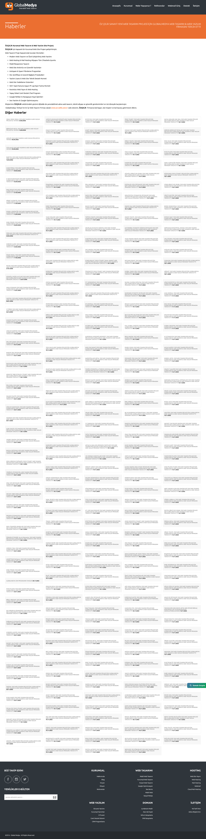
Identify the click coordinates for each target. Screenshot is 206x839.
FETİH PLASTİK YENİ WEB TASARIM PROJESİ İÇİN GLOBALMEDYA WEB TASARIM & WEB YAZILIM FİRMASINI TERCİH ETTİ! (23, 590)
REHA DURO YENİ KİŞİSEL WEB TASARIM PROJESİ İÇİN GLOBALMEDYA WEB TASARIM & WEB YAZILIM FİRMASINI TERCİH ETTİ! (102, 740)
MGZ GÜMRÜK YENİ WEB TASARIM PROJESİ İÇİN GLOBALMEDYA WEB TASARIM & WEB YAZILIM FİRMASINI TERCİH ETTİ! (141, 566)
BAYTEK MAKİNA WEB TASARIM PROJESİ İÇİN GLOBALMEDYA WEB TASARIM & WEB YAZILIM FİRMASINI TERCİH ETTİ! (62, 490)
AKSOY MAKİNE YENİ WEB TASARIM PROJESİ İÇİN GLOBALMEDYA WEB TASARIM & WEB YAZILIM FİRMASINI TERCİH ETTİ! (62, 696)
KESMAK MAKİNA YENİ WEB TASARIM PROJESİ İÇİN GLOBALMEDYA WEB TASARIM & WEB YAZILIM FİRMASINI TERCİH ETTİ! (102, 142)
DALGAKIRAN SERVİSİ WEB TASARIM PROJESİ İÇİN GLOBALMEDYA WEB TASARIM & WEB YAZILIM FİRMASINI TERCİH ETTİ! (62, 251)
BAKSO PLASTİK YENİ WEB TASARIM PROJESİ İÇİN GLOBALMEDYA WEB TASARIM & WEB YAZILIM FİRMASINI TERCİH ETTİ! (102, 207)
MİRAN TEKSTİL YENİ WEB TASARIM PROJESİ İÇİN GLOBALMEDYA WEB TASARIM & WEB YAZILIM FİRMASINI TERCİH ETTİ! (141, 142)
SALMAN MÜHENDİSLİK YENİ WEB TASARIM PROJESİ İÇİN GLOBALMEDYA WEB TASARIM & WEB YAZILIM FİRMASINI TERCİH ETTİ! (102, 479)
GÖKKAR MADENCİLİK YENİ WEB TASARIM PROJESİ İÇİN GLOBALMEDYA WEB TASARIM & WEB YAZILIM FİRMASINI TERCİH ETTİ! (23, 408)
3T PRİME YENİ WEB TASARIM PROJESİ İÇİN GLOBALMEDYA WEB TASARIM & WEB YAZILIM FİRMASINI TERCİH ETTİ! (23, 309)
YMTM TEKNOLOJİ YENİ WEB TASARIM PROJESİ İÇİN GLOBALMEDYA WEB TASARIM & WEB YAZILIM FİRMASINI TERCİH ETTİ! (102, 436)
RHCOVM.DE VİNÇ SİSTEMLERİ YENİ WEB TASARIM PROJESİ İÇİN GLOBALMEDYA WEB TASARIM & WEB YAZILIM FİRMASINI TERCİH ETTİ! (23, 365)
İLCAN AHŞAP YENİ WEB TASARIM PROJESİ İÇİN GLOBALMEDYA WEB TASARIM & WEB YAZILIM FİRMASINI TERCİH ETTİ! (23, 699)
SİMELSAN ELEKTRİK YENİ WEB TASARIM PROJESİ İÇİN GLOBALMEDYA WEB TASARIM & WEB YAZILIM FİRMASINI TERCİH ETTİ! (181, 544)
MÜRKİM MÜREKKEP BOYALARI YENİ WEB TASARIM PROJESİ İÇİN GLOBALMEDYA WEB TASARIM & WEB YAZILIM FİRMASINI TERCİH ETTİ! (181, 131)
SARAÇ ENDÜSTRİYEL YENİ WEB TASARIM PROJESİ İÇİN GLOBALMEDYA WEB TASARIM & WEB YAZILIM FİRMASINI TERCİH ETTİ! (102, 533)
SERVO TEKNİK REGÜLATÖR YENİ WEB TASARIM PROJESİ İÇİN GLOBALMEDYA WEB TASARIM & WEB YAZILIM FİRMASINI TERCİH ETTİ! (181, 718)
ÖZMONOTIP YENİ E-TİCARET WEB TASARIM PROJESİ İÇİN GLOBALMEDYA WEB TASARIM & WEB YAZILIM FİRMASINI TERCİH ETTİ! (102, 273)
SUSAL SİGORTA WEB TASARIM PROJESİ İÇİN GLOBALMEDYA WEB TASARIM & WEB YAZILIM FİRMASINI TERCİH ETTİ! (63, 500)
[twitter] (25, 779)
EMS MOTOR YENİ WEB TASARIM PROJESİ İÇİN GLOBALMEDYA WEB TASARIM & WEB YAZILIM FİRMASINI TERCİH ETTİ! (181, 316)
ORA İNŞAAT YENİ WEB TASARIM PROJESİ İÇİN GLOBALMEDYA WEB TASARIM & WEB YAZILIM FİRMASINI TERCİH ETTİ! (141, 544)
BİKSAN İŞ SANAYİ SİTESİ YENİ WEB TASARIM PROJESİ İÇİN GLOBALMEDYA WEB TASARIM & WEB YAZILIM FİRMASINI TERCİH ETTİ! (142, 305)
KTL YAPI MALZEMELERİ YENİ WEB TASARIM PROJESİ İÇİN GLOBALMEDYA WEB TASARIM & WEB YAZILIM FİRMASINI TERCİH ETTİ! (102, 512)
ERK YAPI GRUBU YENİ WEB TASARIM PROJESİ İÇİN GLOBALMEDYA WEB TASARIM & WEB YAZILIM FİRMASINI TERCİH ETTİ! (23, 343)
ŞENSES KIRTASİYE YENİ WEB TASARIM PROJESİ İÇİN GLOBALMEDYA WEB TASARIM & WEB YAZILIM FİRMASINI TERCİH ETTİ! (62, 685)
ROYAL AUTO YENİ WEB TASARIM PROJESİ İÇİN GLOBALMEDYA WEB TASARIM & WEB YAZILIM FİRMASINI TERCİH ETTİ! (181, 403)
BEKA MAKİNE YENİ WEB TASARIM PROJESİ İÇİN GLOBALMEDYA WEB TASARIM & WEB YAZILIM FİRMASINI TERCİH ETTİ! (141, 338)
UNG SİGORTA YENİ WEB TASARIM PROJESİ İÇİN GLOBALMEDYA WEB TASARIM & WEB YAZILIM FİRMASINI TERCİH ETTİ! (181, 240)
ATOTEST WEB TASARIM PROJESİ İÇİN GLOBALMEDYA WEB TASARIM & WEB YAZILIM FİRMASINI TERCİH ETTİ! (63, 435)
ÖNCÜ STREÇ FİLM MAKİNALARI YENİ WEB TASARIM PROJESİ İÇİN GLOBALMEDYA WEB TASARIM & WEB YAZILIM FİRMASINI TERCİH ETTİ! (142, 577)
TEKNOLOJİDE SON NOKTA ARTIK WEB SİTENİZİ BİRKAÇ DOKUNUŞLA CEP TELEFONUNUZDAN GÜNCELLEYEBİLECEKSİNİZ (180, 609)
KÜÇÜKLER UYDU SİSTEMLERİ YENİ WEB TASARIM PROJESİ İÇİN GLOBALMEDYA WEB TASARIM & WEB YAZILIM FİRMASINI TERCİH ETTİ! (142, 186)
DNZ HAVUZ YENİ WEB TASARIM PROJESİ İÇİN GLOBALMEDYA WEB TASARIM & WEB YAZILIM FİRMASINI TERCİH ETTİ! (181, 305)
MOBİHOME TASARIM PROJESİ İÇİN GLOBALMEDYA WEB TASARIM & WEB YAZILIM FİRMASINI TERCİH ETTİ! (62, 272)
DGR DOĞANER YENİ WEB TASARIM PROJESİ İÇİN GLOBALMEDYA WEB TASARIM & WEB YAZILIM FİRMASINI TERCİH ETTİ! (102, 631)
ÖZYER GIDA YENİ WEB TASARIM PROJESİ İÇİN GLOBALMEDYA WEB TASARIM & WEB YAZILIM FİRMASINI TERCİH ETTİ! (181, 696)
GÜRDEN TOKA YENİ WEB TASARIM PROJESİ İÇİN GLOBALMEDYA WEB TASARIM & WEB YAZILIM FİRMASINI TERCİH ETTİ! (23, 550)
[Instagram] (16, 779)
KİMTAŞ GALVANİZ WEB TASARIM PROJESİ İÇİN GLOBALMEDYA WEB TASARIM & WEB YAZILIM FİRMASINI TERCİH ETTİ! (62, 283)
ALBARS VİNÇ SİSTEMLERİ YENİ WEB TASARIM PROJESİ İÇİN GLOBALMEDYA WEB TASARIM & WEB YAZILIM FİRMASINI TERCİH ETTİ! (102, 599)
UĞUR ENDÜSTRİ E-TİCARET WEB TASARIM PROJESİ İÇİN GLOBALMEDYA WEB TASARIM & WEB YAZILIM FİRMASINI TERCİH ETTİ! (141, 523)
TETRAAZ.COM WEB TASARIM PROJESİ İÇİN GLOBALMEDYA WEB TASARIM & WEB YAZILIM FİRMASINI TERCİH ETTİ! (63, 511)
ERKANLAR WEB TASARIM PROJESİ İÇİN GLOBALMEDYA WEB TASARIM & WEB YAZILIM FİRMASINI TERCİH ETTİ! (62, 337)
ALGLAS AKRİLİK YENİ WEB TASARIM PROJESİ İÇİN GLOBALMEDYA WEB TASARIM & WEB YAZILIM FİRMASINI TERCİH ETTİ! (181, 349)
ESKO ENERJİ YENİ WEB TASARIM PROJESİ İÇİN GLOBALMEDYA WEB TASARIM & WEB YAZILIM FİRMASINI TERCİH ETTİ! (102, 316)
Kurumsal (128, 6)
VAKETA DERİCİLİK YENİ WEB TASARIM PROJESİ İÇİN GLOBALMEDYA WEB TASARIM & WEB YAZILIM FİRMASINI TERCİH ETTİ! (141, 675)
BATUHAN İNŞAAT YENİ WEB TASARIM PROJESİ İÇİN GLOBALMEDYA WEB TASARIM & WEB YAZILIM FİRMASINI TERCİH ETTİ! (141, 262)
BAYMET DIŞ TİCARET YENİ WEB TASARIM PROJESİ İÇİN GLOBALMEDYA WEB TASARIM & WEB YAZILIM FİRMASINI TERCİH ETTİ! (23, 644)
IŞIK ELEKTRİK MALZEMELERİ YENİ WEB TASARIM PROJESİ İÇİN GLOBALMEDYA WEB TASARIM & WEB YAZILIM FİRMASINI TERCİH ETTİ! (142, 316)
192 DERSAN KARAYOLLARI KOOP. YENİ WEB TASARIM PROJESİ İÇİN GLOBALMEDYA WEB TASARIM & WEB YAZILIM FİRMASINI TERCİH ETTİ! (102, 457)
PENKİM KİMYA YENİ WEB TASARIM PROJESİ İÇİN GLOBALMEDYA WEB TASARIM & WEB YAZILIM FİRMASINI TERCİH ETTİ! (62, 620)
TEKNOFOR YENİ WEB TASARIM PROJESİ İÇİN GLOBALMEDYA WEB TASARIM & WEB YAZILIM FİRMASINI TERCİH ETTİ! (102, 164)
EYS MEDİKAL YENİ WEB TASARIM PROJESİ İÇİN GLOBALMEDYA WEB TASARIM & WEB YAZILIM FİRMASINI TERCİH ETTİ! (102, 305)
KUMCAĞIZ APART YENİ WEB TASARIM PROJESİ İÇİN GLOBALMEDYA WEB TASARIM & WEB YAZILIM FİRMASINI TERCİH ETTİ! (141, 620)
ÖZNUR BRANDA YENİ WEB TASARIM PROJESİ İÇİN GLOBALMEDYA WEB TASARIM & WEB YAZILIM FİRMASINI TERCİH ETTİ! (102, 653)
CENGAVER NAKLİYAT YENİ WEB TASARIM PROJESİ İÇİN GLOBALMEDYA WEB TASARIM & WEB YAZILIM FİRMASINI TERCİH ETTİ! (181, 577)
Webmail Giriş (174, 6)
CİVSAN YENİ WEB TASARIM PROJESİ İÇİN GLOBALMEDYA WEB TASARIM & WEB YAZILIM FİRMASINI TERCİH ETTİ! (102, 174)
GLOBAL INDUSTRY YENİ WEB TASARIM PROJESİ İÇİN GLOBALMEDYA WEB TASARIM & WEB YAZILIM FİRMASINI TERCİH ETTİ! (181, 327)
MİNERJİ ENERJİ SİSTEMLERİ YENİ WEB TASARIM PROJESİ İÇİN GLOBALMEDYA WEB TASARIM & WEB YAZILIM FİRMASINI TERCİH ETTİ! (141, 392)
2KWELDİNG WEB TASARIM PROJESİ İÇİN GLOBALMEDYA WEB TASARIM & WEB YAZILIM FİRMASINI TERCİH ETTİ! (62, 228)
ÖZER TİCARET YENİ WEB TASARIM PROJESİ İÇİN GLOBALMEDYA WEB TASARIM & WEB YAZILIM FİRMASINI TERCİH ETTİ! (141, 121)
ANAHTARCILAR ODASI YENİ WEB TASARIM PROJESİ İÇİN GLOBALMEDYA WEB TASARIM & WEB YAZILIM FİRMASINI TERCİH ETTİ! (102, 707)
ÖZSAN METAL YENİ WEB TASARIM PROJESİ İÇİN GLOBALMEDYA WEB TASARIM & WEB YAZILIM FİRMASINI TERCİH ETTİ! (23, 256)
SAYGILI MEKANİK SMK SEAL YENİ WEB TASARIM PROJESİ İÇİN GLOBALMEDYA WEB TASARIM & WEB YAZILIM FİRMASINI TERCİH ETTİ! (181, 121)
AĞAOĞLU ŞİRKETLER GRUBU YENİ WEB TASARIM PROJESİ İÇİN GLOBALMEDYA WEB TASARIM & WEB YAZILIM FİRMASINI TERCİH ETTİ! (142, 175)
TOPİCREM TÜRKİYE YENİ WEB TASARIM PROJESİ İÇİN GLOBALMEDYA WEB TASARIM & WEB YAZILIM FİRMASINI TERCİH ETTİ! (102, 153)
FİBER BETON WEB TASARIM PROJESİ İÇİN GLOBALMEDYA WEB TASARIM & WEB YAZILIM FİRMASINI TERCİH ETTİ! (63, 391)
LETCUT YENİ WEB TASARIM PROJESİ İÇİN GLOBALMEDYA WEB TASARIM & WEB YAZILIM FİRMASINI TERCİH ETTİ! (102, 293)
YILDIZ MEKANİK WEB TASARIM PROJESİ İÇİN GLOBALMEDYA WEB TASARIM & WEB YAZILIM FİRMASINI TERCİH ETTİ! (62, 218)
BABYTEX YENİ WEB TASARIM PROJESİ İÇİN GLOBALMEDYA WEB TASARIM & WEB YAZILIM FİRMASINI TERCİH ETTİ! (23, 157)
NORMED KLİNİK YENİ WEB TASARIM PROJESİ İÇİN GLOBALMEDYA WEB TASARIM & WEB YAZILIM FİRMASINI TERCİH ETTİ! (23, 245)
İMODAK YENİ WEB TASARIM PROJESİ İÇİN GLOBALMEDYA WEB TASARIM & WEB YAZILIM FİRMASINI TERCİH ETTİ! (23, 687)
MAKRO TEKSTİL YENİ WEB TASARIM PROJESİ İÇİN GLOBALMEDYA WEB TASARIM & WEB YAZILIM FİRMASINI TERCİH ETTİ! (141, 218)
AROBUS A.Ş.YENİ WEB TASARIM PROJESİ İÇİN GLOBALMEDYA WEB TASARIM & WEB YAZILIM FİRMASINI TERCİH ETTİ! (141, 381)
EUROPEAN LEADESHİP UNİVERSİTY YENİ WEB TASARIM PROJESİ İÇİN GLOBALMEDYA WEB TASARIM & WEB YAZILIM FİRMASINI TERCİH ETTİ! (102, 338)
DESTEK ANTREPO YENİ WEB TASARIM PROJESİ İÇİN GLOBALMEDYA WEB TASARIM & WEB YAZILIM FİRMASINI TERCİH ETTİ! (102, 751)
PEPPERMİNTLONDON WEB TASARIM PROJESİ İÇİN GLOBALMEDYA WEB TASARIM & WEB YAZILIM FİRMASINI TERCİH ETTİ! (62, 305)
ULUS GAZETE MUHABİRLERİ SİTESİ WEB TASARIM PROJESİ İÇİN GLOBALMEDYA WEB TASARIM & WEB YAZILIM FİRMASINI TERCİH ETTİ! (63, 403)
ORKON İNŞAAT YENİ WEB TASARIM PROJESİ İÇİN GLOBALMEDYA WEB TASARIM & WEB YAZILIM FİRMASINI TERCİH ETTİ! (62, 609)
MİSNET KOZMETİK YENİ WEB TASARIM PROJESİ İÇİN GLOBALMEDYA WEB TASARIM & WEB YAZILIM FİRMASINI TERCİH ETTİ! (23, 202)
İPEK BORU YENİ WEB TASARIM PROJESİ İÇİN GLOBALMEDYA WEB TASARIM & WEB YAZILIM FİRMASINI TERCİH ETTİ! (23, 387)
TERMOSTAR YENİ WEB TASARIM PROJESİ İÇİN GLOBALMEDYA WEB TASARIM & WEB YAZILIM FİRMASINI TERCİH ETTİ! (181, 631)
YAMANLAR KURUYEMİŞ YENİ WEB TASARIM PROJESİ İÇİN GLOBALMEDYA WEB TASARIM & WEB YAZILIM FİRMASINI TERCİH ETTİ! (181, 436)
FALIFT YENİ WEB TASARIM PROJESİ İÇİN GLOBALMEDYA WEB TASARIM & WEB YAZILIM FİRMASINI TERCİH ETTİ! (62, 576)
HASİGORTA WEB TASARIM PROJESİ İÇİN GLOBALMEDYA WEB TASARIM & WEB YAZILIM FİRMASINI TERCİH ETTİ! (62, 445)
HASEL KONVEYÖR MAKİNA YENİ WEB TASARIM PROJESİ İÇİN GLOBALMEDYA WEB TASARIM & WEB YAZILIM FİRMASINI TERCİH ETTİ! (181, 164)
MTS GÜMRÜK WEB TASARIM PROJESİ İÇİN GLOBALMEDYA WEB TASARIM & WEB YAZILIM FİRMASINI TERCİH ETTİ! (63, 196)
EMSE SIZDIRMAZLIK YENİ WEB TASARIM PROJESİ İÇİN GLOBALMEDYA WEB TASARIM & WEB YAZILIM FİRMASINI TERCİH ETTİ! (181, 566)
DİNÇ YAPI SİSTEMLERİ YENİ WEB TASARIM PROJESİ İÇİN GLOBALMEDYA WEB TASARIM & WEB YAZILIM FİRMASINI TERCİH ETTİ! (23, 484)
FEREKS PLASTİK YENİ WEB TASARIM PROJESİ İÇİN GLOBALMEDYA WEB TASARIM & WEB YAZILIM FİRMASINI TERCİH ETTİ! (23, 655)
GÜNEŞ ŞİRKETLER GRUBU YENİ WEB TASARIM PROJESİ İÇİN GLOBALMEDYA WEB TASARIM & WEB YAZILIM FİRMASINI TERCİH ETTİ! (181, 186)
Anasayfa (116, 6)
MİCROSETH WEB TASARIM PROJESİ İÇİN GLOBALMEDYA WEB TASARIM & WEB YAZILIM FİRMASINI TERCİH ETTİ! (62, 141)
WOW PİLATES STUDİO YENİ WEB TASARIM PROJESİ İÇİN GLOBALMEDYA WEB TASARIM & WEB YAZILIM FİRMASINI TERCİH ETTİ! (181, 468)
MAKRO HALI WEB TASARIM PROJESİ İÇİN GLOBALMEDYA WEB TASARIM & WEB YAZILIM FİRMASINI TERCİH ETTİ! (141, 206)
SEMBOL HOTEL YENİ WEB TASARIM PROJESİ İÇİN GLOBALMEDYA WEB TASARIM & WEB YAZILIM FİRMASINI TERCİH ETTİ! (181, 360)
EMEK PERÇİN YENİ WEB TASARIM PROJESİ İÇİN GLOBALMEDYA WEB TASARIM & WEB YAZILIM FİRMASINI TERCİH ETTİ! (23, 224)
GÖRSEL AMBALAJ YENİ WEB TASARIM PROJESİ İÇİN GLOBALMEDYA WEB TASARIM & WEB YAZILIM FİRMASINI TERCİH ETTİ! (181, 501)
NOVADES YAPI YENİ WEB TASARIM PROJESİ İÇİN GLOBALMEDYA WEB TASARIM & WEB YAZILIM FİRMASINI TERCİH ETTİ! (141, 251)
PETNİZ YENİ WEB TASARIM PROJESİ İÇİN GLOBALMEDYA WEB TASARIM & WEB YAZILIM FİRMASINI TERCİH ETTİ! (23, 266)
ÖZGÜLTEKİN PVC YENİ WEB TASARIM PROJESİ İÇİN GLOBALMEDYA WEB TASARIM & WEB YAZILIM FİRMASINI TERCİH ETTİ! (181, 620)
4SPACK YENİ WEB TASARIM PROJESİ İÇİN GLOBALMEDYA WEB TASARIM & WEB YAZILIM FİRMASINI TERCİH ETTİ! (62, 728)
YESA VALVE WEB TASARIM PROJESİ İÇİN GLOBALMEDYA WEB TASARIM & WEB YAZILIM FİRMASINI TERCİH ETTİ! (62, 348)
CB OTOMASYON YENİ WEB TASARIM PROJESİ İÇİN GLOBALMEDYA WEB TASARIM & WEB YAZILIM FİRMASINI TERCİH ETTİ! (181, 707)
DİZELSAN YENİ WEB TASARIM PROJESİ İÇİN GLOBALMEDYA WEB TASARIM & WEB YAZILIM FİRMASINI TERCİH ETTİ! (23, 233)
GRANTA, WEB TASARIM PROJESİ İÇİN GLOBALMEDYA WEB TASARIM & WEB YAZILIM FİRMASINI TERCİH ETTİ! (23, 741)
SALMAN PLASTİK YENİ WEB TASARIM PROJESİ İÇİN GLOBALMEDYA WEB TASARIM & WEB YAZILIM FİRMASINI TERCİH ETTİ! (23, 397)
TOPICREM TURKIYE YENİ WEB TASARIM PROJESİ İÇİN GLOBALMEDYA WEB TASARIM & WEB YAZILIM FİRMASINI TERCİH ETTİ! (23, 506)
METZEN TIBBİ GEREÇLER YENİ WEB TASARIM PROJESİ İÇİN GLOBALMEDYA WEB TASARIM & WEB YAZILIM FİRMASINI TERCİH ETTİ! (23, 495)
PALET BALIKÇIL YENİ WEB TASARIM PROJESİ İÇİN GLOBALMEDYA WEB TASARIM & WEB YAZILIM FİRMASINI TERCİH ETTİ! (102, 609)
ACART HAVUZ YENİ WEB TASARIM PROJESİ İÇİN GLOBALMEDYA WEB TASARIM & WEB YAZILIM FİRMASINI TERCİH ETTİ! (102, 131)
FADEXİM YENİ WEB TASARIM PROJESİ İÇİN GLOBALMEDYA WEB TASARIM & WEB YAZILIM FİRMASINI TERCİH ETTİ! (63, 663)
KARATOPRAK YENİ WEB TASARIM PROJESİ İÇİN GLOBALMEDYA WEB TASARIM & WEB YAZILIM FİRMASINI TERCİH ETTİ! (23, 169)
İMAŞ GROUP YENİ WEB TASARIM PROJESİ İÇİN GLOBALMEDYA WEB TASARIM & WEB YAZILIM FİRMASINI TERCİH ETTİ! (23, 191)
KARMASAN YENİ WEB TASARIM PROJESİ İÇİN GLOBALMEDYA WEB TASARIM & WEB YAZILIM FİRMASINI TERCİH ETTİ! (102, 577)
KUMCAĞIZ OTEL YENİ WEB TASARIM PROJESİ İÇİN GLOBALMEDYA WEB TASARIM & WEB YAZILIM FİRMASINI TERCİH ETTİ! (141, 609)
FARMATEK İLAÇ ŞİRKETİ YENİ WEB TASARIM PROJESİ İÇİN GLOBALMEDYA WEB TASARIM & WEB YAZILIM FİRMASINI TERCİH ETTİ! (23, 731)
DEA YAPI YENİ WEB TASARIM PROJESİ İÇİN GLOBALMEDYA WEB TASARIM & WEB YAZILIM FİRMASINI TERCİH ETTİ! (63, 717)
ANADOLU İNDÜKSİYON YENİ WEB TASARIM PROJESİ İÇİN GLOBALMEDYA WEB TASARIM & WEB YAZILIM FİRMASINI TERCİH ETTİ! (142, 425)
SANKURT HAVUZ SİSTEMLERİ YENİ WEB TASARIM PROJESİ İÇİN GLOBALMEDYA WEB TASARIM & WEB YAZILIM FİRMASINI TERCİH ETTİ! (23, 721)
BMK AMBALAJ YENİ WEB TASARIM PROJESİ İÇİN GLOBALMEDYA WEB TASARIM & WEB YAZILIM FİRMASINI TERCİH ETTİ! (141, 403)
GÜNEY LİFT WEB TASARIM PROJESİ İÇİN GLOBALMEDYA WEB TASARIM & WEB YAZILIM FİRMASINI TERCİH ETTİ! (62, 293)
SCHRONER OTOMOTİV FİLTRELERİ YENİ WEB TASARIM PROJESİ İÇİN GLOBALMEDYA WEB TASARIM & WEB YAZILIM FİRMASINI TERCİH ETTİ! (142, 294)
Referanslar (159, 6)
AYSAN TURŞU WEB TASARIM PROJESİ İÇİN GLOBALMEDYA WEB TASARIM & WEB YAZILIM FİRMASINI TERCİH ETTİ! (63, 467)
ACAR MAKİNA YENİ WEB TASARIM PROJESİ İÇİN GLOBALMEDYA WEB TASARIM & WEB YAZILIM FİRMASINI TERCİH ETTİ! (141, 446)
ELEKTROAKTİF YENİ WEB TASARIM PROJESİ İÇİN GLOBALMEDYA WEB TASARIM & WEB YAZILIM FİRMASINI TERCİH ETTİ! (181, 664)
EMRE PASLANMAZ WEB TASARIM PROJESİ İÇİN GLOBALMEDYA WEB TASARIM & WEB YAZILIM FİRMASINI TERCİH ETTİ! (62, 207)
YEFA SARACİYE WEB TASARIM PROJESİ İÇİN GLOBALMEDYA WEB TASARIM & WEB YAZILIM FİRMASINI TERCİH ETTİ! (63, 456)
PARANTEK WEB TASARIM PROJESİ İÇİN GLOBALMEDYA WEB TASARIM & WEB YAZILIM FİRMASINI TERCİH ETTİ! (62, 239)
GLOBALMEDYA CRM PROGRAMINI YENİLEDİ (19, 580)
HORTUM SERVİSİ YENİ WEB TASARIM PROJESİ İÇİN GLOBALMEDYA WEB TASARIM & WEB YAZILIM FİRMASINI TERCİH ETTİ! (141, 457)
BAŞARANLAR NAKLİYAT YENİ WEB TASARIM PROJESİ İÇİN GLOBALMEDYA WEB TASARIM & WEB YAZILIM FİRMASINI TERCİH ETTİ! (181, 555)
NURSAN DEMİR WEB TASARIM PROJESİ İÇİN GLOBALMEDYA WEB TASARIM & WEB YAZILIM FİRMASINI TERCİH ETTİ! (63, 543)
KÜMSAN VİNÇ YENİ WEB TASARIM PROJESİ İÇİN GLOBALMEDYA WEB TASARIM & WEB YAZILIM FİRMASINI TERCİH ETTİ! (141, 664)
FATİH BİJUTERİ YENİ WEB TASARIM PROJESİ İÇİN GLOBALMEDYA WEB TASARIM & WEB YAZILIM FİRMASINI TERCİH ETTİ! (181, 740)
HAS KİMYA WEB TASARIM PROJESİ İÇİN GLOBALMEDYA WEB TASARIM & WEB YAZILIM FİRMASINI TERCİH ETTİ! (62, 174)
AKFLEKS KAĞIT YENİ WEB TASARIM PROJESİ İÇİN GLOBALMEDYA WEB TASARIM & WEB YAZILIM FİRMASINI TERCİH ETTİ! (181, 446)
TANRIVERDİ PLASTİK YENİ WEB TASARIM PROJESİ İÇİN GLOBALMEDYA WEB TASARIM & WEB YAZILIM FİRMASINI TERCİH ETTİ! (181, 457)
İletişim (196, 6)
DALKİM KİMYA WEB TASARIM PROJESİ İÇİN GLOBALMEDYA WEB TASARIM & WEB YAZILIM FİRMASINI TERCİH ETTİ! (63, 554)
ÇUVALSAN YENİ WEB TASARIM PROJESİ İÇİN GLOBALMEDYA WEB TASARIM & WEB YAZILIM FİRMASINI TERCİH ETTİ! (182, 261)
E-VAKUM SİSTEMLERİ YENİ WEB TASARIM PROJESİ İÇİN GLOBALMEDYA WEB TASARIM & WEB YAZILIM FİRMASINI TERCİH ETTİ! (23, 180)
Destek (186, 6)
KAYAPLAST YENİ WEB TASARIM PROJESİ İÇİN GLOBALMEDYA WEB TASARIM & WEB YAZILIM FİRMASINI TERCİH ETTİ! (102, 544)
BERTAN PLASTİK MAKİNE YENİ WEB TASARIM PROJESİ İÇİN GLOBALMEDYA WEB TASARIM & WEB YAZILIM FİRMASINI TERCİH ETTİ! (102, 381)
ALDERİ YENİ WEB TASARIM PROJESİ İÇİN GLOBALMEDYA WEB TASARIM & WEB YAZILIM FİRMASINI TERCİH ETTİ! (62, 750)
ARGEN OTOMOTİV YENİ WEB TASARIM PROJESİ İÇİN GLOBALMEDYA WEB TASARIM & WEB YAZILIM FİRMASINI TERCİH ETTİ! (141, 501)
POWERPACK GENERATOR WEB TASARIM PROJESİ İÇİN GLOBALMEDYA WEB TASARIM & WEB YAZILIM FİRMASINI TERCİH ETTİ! (62, 186)
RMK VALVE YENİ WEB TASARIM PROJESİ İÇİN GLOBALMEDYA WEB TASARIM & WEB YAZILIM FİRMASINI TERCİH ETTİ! (181, 142)
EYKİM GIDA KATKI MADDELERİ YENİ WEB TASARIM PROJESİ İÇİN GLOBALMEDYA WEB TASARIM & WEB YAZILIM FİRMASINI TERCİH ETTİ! (102, 588)
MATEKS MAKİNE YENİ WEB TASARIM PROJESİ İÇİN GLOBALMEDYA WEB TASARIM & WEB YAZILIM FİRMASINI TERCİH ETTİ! (141, 653)
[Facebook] (8, 779)
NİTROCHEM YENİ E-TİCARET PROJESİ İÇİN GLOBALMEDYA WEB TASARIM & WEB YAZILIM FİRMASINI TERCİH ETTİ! (181, 174)
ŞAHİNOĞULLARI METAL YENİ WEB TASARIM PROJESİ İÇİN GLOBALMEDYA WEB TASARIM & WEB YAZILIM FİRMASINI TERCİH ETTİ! (102, 360)
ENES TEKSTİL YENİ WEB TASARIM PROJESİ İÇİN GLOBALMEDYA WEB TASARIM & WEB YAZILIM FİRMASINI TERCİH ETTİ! (181, 729)
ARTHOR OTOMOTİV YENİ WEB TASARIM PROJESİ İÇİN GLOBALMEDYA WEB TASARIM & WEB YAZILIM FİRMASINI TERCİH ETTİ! (102, 392)
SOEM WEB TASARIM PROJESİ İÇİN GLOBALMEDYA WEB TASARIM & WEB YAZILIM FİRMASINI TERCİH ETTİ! (62, 261)
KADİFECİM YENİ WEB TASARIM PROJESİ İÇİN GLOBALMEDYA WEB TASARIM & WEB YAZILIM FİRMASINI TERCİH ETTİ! (141, 164)
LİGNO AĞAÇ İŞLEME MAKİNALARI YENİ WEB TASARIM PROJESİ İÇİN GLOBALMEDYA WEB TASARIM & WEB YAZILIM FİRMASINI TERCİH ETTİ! (142, 707)
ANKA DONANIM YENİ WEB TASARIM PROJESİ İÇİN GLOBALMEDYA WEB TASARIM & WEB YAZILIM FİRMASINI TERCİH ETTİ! (23, 289)
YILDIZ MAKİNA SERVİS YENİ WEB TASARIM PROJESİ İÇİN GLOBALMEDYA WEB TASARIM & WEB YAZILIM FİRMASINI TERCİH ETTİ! (141, 240)
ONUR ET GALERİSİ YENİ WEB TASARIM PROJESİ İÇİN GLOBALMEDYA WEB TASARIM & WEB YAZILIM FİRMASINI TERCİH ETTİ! (181, 370)
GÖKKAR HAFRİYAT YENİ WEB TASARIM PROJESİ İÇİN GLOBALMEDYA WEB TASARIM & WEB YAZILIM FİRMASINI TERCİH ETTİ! (23, 332)
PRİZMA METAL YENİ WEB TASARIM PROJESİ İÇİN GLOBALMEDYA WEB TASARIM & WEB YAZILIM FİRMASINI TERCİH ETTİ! (181, 523)
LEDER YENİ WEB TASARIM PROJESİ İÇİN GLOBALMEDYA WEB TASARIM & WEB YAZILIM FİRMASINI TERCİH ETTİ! (101, 674)
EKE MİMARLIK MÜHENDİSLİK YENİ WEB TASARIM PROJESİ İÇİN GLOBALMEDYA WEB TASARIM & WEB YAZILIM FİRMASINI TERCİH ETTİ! (23, 612)
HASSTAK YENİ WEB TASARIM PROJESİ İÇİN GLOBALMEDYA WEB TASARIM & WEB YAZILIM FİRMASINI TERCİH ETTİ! (23, 299)
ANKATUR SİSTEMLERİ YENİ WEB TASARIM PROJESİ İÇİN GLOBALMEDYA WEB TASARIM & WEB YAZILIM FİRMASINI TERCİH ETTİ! (181, 599)
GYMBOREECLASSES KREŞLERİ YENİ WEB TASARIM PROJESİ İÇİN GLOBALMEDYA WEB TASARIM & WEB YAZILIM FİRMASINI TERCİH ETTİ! (142, 696)
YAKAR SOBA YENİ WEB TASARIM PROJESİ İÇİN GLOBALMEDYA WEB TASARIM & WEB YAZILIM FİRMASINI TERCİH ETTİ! (102, 414)
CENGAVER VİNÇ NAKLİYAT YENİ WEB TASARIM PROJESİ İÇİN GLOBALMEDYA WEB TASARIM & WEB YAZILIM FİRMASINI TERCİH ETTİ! (141, 360)
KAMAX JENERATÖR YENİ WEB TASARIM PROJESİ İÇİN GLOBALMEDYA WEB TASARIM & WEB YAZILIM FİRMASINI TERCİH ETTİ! (23, 213)
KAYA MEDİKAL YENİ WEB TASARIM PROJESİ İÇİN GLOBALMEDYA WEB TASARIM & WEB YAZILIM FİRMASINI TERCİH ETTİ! (181, 294)
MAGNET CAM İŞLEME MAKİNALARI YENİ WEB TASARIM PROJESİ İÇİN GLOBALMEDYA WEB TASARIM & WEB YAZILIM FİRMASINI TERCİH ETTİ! (181, 425)
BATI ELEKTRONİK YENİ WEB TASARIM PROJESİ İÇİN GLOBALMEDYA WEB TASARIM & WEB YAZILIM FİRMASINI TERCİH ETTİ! (23, 677)
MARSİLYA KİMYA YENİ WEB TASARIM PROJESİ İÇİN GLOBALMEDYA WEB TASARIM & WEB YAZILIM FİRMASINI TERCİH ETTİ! (102, 685)
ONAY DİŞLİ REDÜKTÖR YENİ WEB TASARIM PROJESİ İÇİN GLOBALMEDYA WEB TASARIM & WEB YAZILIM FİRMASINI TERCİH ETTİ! (141, 436)
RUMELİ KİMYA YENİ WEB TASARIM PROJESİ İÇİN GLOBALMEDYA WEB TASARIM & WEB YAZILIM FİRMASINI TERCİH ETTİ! (141, 349)
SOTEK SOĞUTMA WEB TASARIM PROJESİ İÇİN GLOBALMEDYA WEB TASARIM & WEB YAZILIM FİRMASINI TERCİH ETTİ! (62, 566)
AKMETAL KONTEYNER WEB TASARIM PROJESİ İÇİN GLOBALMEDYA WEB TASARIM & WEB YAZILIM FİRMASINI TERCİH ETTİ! (62, 533)
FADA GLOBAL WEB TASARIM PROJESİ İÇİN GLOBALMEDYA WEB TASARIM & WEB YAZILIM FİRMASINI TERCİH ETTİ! (63, 424)
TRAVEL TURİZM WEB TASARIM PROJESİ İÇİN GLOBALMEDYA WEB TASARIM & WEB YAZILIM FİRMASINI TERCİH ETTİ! (62, 523)
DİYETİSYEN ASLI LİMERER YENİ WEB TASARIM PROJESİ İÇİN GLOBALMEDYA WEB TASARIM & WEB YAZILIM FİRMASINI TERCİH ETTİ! (102, 523)
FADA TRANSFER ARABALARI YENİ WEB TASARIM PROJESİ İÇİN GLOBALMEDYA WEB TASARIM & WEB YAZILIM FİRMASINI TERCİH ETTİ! (23, 528)
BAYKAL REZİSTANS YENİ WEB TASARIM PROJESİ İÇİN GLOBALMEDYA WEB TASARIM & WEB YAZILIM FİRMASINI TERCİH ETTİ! (23, 452)
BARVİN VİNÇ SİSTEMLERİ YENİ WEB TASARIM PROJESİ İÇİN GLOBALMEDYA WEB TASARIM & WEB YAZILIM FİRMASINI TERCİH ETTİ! (23, 354)
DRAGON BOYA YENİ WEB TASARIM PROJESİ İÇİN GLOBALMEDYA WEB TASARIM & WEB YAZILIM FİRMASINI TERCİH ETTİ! (62, 588)
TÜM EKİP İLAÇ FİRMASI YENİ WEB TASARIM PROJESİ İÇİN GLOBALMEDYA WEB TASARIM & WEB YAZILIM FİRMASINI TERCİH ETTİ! (181, 479)
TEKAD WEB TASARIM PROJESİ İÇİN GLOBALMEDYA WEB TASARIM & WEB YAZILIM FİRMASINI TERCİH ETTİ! (62, 326)
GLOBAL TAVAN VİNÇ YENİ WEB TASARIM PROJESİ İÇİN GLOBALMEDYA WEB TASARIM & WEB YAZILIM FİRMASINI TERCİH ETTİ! (141, 273)
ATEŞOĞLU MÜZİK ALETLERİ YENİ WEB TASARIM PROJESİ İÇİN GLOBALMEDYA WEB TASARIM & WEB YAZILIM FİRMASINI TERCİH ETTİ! (23, 278)
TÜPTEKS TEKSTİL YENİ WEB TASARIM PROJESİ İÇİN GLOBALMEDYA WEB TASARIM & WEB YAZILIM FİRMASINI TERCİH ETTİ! (102, 218)
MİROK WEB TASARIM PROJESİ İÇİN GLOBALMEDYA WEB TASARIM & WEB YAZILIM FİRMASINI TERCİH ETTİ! (62, 315)
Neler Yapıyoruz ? (143, 6)
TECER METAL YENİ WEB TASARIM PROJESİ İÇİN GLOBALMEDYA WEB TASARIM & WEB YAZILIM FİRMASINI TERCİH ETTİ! (141, 490)
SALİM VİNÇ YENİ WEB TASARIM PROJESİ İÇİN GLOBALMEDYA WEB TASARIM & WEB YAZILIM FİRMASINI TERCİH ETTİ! (102, 197)
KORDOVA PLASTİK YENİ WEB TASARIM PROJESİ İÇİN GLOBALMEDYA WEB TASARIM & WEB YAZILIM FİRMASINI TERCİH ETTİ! (141, 599)
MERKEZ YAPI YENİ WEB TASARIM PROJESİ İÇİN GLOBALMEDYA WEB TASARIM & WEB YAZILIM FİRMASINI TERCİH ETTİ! (181, 685)
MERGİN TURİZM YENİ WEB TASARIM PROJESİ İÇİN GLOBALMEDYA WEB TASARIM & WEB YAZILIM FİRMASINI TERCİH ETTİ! (102, 468)
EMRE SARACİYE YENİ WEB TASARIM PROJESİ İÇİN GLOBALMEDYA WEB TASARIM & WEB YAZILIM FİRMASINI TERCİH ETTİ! (181, 675)
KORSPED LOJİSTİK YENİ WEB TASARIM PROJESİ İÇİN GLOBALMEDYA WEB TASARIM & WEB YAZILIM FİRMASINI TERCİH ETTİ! (23, 634)
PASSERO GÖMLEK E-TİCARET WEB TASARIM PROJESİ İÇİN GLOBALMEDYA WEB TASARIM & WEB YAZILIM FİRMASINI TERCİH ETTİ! (142, 533)
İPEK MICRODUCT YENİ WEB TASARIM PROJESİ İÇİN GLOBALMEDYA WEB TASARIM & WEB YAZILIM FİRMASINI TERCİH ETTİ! (102, 186)
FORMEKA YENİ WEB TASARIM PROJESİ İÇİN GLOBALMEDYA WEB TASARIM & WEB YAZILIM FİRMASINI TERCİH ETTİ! (63, 598)
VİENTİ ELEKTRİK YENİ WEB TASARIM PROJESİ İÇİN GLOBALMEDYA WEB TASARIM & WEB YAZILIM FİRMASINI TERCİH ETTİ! (181, 197)
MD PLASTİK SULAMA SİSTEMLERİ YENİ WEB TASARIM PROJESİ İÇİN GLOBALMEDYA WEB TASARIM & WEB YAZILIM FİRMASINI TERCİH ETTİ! (142, 740)
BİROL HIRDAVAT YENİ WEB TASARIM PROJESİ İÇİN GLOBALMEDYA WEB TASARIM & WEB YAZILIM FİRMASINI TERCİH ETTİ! (23, 601)
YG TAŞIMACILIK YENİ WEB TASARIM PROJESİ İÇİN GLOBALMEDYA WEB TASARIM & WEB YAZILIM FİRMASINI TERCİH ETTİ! (102, 425)
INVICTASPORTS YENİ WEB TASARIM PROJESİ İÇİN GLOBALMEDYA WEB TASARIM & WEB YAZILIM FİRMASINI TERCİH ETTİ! (102, 555)
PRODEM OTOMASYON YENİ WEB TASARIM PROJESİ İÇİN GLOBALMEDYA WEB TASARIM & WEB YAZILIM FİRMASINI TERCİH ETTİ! (23, 517)
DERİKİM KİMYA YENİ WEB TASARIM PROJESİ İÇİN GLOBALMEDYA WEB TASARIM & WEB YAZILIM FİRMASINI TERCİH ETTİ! (141, 479)
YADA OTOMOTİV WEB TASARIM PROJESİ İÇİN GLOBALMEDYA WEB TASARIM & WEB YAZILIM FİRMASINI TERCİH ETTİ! (62, 381)
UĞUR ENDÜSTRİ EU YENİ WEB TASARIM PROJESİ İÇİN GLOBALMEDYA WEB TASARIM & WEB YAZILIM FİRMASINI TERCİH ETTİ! (181, 283)
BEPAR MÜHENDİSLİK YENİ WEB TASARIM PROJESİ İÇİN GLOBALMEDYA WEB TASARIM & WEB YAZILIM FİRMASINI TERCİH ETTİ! (181, 207)
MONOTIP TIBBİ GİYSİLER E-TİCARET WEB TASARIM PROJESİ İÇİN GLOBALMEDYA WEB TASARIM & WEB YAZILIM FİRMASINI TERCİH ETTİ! (23, 376)
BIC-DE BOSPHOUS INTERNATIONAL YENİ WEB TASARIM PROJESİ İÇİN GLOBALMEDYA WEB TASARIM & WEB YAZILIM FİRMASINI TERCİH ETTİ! (142, 414)
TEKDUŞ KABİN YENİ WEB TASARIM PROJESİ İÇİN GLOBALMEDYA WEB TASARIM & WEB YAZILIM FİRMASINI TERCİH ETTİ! (102, 620)
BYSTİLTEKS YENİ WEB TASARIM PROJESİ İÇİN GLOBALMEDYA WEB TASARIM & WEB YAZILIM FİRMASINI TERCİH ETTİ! (102, 121)
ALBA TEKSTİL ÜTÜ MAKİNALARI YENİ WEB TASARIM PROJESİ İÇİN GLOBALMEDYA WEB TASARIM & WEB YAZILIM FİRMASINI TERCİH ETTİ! (23, 430)
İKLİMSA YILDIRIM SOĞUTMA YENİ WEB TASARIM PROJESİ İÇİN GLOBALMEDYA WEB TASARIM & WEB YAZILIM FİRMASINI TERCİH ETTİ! (141, 283)
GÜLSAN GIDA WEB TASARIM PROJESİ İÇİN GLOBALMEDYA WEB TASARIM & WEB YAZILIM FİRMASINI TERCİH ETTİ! (63, 413)
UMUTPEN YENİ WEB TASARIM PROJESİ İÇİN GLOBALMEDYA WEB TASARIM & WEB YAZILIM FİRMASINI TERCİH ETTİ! (181, 413)
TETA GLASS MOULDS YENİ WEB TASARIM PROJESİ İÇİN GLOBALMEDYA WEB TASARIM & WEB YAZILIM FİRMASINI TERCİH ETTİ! (102, 501)
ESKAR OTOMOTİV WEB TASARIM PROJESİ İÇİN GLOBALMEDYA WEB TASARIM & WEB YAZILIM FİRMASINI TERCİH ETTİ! (62, 131)
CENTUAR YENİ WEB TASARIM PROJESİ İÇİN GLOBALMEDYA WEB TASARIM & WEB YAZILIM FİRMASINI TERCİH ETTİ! (102, 695)
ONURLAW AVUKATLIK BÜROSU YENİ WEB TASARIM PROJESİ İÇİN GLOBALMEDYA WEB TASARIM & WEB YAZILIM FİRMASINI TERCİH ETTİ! (102, 229)
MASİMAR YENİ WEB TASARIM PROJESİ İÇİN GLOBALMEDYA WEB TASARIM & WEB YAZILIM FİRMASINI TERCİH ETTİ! (23, 418)
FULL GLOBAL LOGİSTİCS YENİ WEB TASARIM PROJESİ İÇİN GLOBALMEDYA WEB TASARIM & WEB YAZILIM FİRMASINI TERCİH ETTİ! (141, 327)
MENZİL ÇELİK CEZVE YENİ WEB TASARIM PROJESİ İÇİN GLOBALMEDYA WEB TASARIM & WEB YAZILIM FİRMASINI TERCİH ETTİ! (181, 392)
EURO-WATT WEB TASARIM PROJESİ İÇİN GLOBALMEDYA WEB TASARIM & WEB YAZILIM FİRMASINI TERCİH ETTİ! (62, 163)
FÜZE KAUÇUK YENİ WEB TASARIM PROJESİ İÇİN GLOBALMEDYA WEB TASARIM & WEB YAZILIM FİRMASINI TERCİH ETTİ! (141, 153)
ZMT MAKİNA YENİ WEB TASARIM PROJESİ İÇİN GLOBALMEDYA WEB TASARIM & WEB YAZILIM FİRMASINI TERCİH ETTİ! (102, 251)
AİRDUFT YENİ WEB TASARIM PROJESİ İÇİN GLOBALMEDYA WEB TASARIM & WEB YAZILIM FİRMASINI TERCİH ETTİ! (181, 272)
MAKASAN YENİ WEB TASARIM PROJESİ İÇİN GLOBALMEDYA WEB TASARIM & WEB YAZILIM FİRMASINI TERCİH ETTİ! (181, 652)
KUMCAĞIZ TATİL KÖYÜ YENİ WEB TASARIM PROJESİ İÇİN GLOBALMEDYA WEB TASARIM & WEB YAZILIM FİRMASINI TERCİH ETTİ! (141, 631)
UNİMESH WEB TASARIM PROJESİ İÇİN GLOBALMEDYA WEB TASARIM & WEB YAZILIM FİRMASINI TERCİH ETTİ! (63, 359)
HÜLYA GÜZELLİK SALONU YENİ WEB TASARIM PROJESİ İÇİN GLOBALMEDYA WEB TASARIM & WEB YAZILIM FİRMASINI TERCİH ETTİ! (181, 588)
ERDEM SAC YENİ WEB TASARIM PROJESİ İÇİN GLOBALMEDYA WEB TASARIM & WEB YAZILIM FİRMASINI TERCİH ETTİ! (62, 675)
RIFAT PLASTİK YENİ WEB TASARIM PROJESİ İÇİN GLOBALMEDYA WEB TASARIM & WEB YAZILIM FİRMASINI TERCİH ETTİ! (102, 664)
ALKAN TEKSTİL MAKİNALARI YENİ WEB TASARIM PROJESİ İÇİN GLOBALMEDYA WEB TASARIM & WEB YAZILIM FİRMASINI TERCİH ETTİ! (142, 729)
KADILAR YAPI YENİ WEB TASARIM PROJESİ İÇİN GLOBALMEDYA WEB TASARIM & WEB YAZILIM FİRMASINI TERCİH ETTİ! (181, 251)
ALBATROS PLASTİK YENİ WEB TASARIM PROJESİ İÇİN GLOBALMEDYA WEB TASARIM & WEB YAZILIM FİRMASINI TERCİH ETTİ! (102, 240)
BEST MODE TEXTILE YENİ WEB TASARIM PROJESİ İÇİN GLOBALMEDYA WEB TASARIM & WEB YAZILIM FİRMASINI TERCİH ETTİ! (62, 653)
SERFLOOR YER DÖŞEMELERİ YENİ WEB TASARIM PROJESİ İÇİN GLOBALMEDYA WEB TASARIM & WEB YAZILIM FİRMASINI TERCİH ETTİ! (142, 751)
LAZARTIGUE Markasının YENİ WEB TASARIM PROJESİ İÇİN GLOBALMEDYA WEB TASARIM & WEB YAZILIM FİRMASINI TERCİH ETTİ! (23, 560)
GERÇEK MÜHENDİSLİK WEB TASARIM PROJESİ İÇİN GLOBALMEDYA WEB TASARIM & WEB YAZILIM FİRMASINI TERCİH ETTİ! (62, 479)
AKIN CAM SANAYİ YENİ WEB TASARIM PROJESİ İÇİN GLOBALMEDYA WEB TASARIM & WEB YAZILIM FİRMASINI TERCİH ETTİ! (102, 349)
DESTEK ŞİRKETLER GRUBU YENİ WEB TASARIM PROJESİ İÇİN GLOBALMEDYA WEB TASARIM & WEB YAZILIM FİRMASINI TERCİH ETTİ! (180, 512)
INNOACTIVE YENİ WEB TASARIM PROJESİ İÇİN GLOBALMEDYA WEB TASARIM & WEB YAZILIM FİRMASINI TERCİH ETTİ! (102, 729)
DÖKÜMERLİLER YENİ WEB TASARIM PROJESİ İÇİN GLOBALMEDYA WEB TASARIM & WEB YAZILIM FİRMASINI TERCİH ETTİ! (102, 490)
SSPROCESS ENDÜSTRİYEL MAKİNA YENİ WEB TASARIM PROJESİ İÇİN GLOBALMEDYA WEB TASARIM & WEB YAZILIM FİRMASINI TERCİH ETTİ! (181, 229)
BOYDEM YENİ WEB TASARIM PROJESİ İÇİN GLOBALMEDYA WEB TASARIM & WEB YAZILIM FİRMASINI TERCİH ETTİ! (63, 641)
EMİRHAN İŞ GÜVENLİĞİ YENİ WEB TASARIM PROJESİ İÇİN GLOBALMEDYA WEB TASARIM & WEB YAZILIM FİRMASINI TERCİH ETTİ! (23, 623)
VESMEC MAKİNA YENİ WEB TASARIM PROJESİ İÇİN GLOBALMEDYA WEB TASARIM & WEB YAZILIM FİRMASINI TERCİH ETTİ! (23, 441)
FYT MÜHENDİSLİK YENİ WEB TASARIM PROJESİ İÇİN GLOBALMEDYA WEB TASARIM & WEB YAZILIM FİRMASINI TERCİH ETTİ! (102, 283)
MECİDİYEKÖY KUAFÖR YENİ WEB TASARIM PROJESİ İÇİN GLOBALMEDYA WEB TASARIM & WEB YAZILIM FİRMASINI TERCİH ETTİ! (62, 740)
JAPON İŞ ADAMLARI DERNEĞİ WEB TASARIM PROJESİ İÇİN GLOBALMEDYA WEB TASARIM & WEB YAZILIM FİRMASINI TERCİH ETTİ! (63, 121)
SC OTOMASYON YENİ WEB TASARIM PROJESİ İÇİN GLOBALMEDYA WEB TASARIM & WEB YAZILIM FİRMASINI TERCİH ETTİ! (181, 338)
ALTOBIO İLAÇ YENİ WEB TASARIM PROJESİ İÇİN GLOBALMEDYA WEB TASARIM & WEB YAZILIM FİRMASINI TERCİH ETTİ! (102, 327)
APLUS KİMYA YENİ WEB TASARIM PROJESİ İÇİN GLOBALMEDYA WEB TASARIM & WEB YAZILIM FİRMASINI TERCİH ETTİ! (141, 512)
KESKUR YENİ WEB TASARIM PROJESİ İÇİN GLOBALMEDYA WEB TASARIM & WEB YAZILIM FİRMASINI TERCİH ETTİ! (142, 130)
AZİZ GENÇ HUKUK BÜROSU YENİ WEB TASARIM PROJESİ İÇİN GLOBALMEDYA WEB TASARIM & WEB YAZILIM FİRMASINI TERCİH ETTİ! (141, 588)
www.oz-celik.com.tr (59, 108)
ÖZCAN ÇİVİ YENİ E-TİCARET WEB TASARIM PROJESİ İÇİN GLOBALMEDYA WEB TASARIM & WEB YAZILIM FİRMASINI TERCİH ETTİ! (23, 710)
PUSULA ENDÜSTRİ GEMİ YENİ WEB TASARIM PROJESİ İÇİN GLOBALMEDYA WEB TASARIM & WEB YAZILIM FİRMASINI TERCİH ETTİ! (142, 370)
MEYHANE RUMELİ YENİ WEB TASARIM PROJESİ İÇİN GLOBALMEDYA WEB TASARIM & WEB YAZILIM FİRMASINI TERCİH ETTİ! (62, 707)
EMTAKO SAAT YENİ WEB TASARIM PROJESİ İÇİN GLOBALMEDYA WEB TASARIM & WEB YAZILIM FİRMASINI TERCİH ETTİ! (181, 218)
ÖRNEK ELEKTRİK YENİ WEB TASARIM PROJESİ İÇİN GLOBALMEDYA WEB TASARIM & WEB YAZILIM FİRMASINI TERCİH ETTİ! (181, 642)
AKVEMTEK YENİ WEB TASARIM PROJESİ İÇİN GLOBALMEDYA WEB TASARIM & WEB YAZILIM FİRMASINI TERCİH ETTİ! (62, 631)
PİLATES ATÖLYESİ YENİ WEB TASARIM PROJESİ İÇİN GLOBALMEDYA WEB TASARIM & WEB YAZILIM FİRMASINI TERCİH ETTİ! (141, 642)
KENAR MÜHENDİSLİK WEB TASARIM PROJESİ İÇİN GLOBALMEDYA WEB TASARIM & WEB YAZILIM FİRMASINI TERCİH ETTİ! (62, 153)
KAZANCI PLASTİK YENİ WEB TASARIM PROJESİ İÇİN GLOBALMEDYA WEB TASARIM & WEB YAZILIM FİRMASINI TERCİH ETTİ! (23, 321)
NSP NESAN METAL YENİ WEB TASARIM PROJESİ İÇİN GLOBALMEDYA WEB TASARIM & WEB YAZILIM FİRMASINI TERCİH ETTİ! (102, 642)
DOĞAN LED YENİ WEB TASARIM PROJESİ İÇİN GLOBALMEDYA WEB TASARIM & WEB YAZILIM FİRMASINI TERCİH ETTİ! (23, 666)
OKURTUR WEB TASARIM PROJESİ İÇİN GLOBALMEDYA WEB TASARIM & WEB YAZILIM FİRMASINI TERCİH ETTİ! (63, 369)
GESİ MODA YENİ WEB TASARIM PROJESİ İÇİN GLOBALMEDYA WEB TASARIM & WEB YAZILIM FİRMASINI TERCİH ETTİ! (102, 718)
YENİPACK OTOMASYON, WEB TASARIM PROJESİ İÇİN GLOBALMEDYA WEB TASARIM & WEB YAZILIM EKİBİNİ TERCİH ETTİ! (22, 473)
